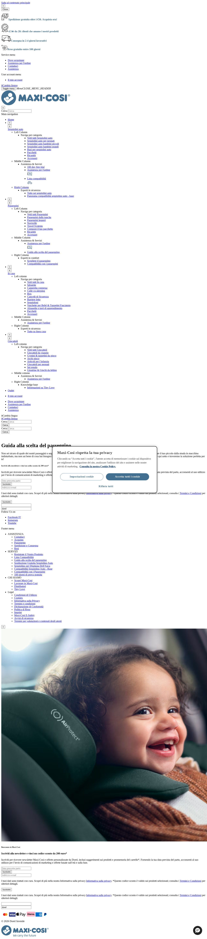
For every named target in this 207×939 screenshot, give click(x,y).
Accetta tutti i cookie (127, 476)
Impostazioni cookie (82, 476)
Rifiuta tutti (106, 486)
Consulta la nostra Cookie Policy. (98, 466)
